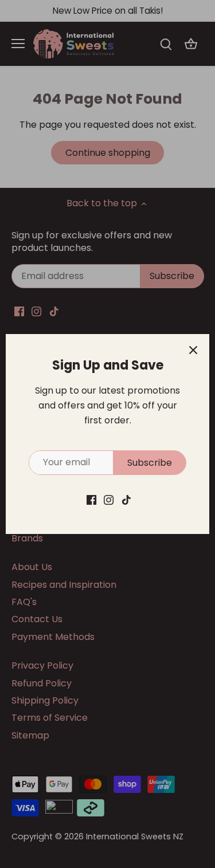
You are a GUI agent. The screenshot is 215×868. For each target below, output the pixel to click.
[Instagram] (109, 499)
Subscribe (149, 462)
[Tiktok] (126, 499)
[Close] (193, 350)
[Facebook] (91, 499)
